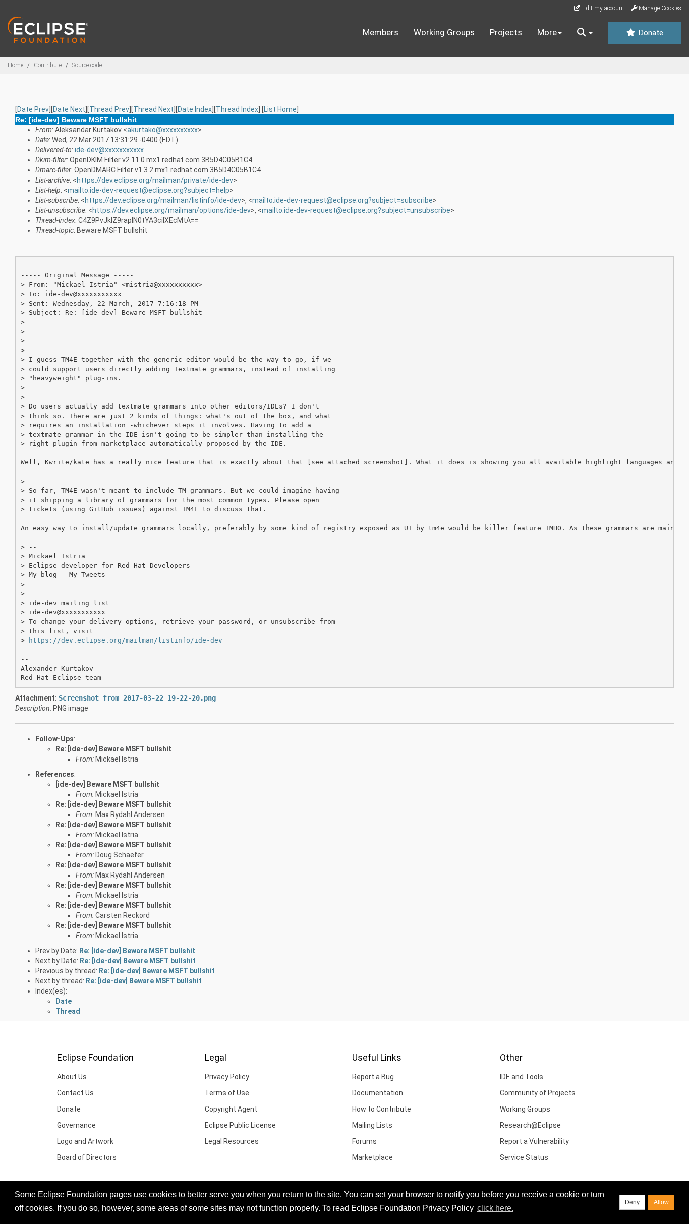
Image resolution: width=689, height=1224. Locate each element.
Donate (649, 32)
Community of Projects (538, 1093)
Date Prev (33, 109)
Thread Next (153, 109)
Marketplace (372, 1157)
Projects (506, 32)
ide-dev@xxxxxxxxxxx (109, 150)
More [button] (547, 32)
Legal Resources (232, 1141)
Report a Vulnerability (534, 1141)
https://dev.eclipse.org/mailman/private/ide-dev (155, 180)
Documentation (377, 1093)
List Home (280, 109)
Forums (364, 1141)
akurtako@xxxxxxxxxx (162, 130)
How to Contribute (381, 1109)
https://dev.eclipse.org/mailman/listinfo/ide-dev (163, 200)
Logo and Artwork (85, 1141)
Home (15, 65)
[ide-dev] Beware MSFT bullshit (107, 784)
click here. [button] (495, 1208)
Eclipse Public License (240, 1125)
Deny (632, 1202)
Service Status (524, 1157)
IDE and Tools (521, 1077)
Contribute (48, 65)
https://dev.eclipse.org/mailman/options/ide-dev (171, 210)
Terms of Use (227, 1093)
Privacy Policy (227, 1077)
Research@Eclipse (530, 1125)
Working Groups (444, 32)
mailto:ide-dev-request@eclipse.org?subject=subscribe (342, 200)
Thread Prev (109, 109)
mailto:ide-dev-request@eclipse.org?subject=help (148, 190)
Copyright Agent (231, 1109)
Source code (87, 65)
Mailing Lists (372, 1125)
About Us (72, 1077)
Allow (661, 1202)
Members (380, 32)
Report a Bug (373, 1077)
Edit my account (602, 8)
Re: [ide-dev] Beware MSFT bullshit (113, 749)
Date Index (195, 109)
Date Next (69, 109)
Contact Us (75, 1093)
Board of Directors (87, 1157)
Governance (76, 1125)
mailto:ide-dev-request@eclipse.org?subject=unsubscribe (356, 210)
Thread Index (237, 109)
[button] (585, 32)
